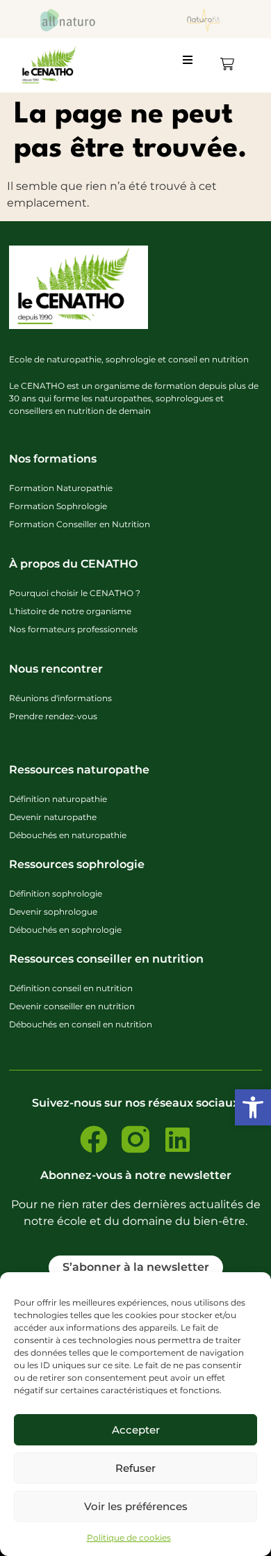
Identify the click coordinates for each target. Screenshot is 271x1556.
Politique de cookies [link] (129, 1537)
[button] (193, 65)
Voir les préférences (136, 1506)
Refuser (135, 1468)
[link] (253, 1107)
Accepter (136, 1429)
